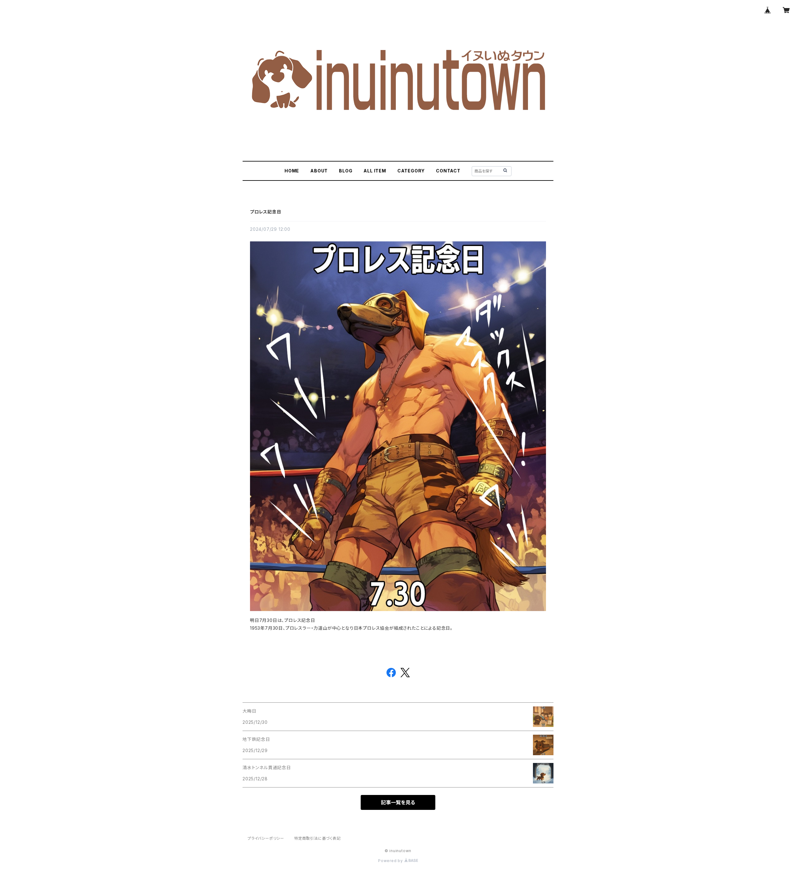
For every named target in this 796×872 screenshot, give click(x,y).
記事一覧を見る (398, 802)
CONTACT (448, 170)
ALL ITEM (374, 170)
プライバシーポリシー (266, 838)
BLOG (345, 170)
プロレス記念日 (265, 211)
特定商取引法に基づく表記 (317, 838)
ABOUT (319, 170)
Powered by (391, 860)
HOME (292, 170)
